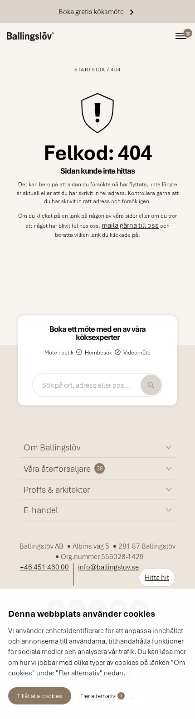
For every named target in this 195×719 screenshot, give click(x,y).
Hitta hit (157, 577)
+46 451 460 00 (44, 566)
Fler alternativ (97, 695)
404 (116, 69)
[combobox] (97, 385)
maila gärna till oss (130, 225)
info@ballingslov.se (108, 566)
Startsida (90, 69)
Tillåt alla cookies (39, 695)
